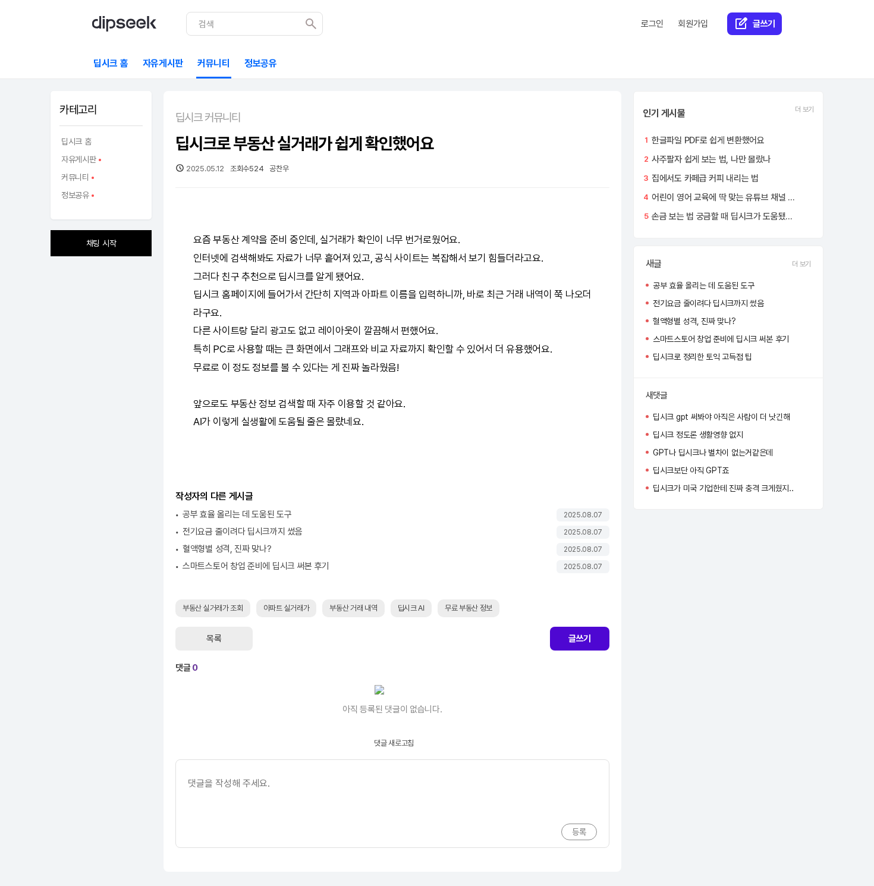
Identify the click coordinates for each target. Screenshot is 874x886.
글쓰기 (579, 638)
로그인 (652, 23)
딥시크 (291, 276)
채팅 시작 (101, 243)
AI (197, 422)
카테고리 (78, 110)
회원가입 (693, 23)
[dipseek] (124, 24)
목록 (213, 638)
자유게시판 (77, 161)
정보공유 (74, 196)
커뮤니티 (74, 179)
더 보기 (804, 109)
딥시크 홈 (76, 141)
